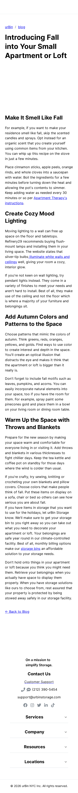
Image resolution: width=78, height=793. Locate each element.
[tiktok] (53, 705)
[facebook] (25, 705)
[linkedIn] (46, 705)
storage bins (30, 548)
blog (21, 27)
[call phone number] (23, 689)
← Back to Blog (17, 611)
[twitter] (39, 705)
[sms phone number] (28, 689)
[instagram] (32, 705)
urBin (9, 27)
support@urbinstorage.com (39, 697)
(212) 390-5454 (44, 689)
